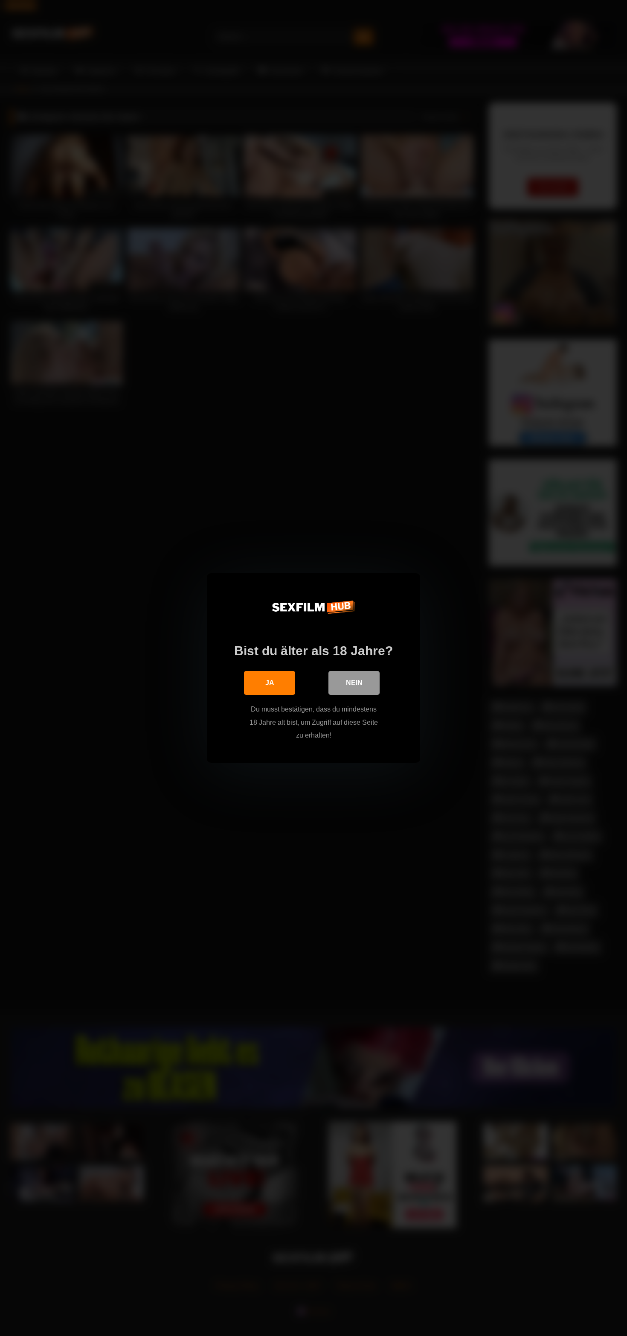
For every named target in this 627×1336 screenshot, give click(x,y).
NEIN (354, 682)
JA (269, 682)
